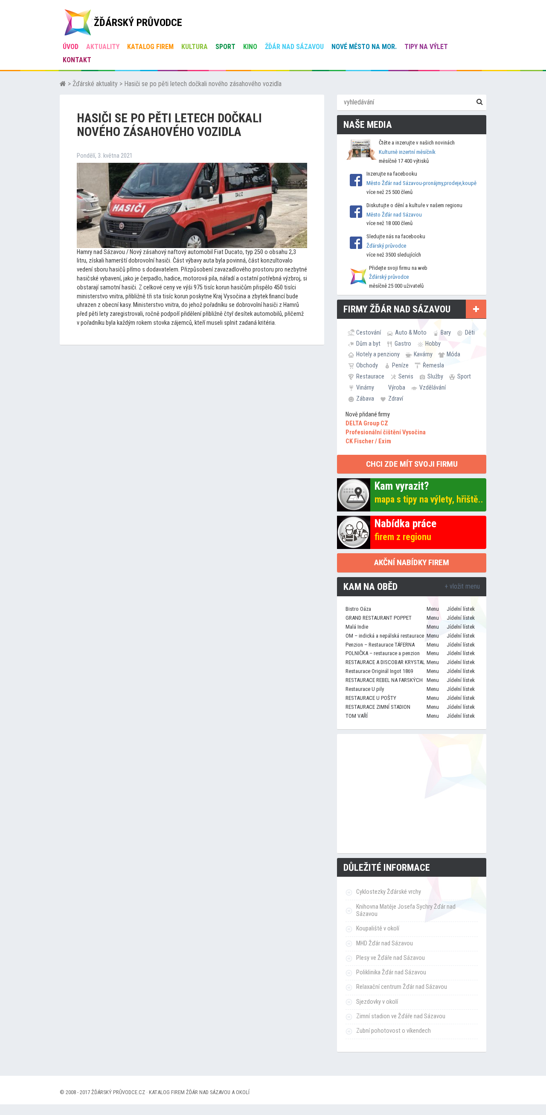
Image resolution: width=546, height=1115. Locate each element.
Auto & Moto (411, 332)
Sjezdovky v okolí (377, 1001)
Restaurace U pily (365, 689)
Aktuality (102, 47)
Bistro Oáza (358, 609)
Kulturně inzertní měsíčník (407, 152)
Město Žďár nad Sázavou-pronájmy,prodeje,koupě (421, 183)
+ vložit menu (462, 586)
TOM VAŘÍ (357, 716)
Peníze (400, 365)
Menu (433, 609)
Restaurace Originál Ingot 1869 (379, 671)
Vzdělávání (432, 387)
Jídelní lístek (461, 609)
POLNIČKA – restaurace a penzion (383, 653)
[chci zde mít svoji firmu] (476, 309)
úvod (70, 47)
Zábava (365, 398)
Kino (250, 47)
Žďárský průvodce (386, 246)
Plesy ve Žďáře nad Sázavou (390, 958)
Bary (446, 332)
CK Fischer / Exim (368, 441)
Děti (470, 332)
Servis (405, 376)
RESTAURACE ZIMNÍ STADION (378, 707)
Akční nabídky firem (411, 562)
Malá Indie (357, 627)
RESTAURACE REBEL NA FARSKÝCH (384, 680)
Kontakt (77, 60)
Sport (225, 47)
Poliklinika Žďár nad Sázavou (391, 972)
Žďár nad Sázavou (294, 47)
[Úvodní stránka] (63, 84)
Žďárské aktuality (95, 84)
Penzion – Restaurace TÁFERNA (380, 644)
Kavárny (423, 354)
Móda (453, 354)
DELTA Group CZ (367, 423)
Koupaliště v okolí (377, 928)
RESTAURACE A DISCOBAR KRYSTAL (385, 662)
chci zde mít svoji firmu (412, 464)
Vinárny (365, 387)
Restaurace (370, 376)
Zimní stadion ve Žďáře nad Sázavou (400, 1016)
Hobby (433, 343)
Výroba (396, 387)
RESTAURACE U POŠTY (371, 698)
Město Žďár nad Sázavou (394, 214)
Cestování (368, 332)
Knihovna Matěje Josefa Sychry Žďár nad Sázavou (406, 910)
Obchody (367, 365)
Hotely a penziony (378, 354)
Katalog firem (150, 47)
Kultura (194, 47)
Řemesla (433, 365)
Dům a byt (368, 343)
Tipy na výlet (426, 47)
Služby (435, 376)
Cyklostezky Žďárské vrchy (388, 891)
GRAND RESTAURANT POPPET (379, 618)
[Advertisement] (411, 793)
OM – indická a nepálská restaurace (385, 636)
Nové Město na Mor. (364, 47)
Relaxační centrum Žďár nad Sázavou (401, 987)
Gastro (403, 343)
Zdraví (395, 398)
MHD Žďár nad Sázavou (384, 943)
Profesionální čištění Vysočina (386, 432)
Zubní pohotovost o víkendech (393, 1030)
